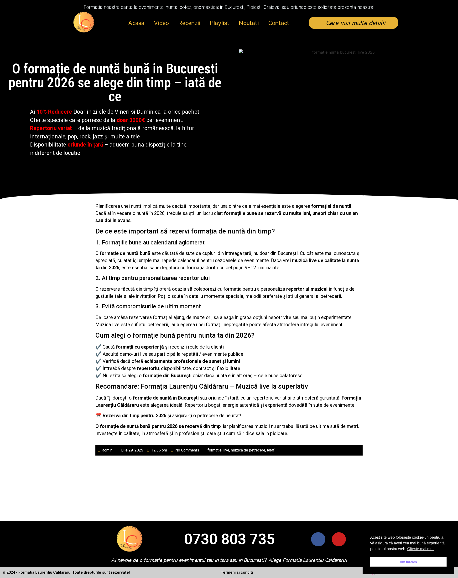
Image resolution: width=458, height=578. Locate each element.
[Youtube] (339, 539)
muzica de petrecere (248, 450)
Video (161, 23)
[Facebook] (318, 539)
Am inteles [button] (408, 562)
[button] (353, 23)
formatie (215, 450)
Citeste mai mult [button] (420, 549)
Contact (278, 23)
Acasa (136, 23)
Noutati (249, 23)
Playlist (219, 23)
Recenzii (189, 23)
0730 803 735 (229, 539)
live (226, 450)
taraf (271, 450)
